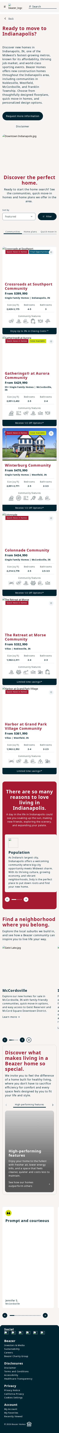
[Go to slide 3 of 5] (18, 899)
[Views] (40, 761)
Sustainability (12, 1348)
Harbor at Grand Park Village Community (26, 726)
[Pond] (19, 321)
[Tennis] (33, 498)
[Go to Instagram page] (13, 1333)
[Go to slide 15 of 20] (33, 1315)
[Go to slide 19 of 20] (38, 1315)
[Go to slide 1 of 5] (13, 899)
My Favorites (11, 1412)
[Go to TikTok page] (21, 1333)
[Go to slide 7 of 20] (22, 1315)
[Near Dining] (40, 321)
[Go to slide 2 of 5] (17, 899)
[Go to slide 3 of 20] (16, 1315)
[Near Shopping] (33, 321)
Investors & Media (14, 1345)
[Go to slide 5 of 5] (21, 899)
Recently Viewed (13, 1416)
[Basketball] (19, 498)
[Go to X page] (28, 1333)
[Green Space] (26, 321)
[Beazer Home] (15, 7)
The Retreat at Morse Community (25, 637)
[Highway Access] (48, 321)
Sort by (5, 210)
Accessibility (11, 1375)
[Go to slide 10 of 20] (26, 1315)
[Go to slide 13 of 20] (30, 1315)
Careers (8, 1352)
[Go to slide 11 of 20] (27, 1315)
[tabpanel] (29, 507)
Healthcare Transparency (18, 1378)
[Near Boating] (40, 413)
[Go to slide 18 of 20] (37, 1315)
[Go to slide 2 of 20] (15, 1315)
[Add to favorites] (51, 252)
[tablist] (29, 232)
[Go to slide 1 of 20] (12, 1315)
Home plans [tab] (30, 231)
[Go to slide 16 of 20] (34, 1315)
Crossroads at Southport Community (28, 286)
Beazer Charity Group (16, 1356)
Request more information (22, 116)
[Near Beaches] (26, 672)
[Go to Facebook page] (6, 1333)
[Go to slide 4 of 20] (18, 1315)
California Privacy (14, 1393)
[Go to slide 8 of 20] (23, 1315)
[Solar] (11, 413)
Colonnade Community (27, 550)
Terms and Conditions (16, 1371)
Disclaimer (22, 126)
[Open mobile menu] (4, 6)
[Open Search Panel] (30, 6)
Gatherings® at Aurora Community (27, 375)
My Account (10, 1409)
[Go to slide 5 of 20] (19, 1315)
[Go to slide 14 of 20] (31, 1315)
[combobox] (18, 216)
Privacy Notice (12, 1390)
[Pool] (19, 413)
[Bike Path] (11, 583)
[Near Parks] (40, 672)
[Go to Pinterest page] (43, 1333)
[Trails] (11, 321)
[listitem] (28, 1257)
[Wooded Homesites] (33, 583)
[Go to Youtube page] (35, 1333)
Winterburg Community (28, 465)
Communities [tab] (12, 231)
